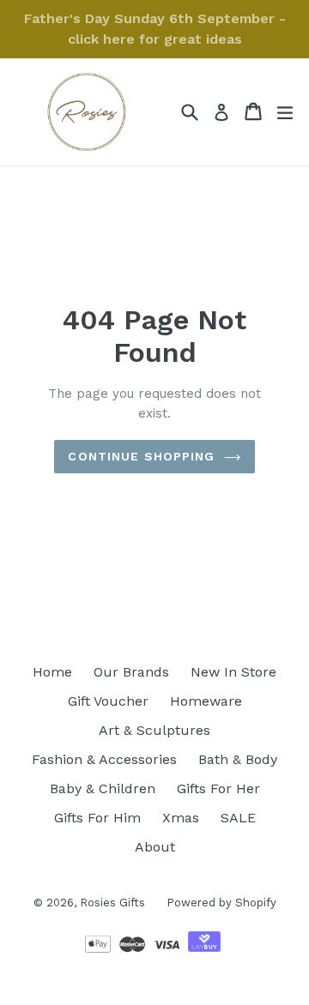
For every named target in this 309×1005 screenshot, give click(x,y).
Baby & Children (102, 788)
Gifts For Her (218, 788)
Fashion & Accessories (104, 759)
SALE (238, 817)
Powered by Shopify (221, 902)
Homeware (206, 701)
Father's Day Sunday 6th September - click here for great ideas (155, 28)
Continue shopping (141, 456)
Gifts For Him (97, 817)
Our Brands (131, 672)
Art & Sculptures (154, 730)
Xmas (180, 817)
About (155, 847)
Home (52, 672)
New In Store (233, 672)
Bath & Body (237, 759)
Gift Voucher (108, 701)
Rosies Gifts (112, 902)
